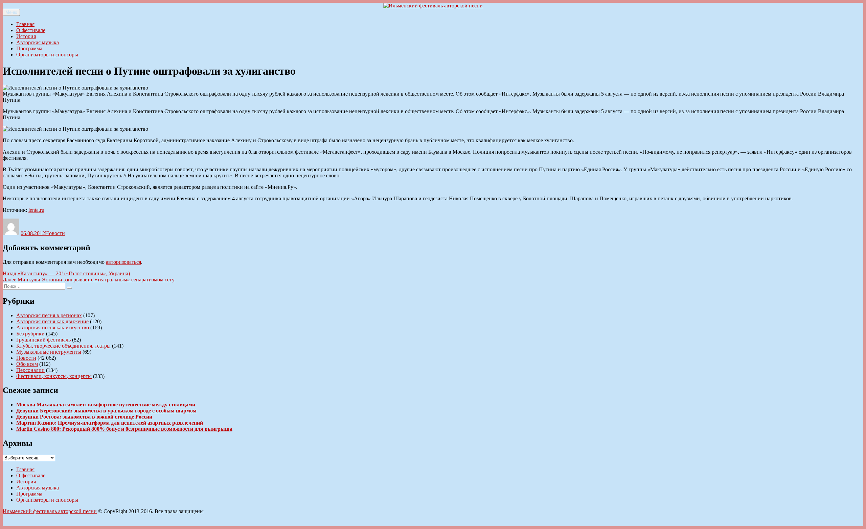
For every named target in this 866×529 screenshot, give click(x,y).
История (26, 36)
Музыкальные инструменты (48, 352)
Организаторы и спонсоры (47, 54)
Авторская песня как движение (52, 321)
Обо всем (27, 364)
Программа (29, 48)
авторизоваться (123, 262)
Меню (11, 12)
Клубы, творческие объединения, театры (63, 346)
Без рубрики (30, 333)
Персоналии (30, 370)
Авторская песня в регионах (49, 315)
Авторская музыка (37, 42)
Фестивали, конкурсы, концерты (54, 376)
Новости (55, 233)
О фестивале (30, 30)
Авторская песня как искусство (52, 327)
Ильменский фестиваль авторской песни (50, 511)
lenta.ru (36, 210)
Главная (25, 24)
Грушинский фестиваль (43, 340)
